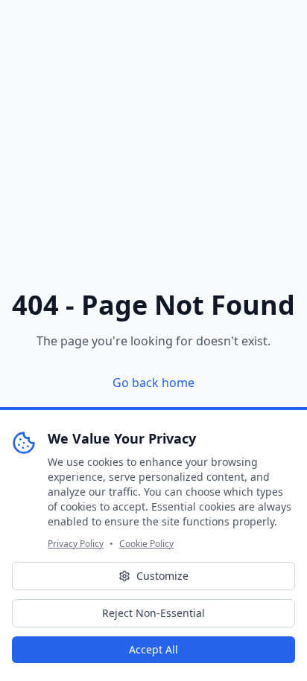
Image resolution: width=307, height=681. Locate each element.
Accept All (153, 649)
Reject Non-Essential (153, 613)
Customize (162, 576)
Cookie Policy (146, 544)
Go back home (153, 382)
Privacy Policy (76, 544)
